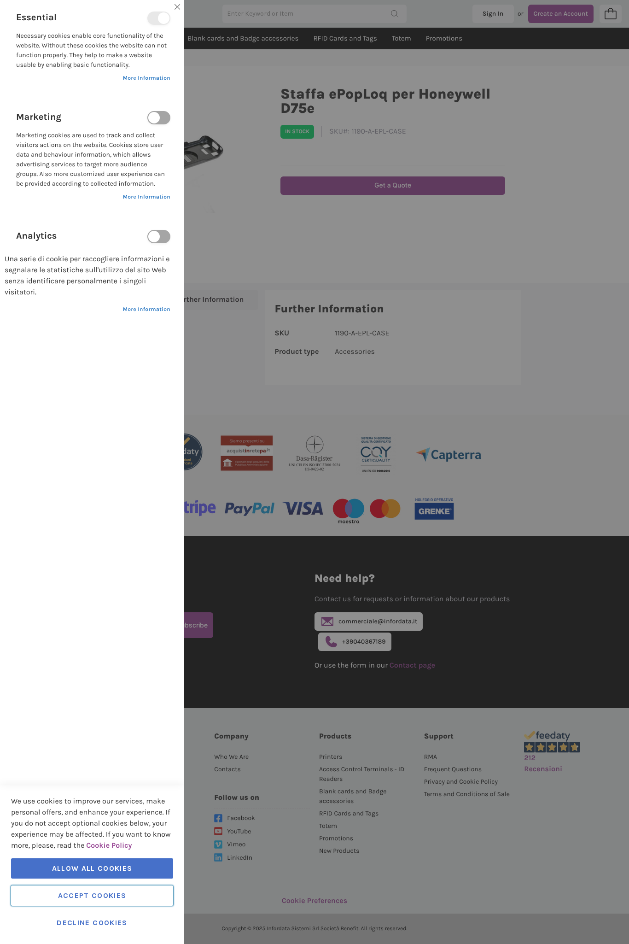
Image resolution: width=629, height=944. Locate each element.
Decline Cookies (92, 922)
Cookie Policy (109, 845)
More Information (146, 78)
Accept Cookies (92, 895)
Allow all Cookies (92, 868)
